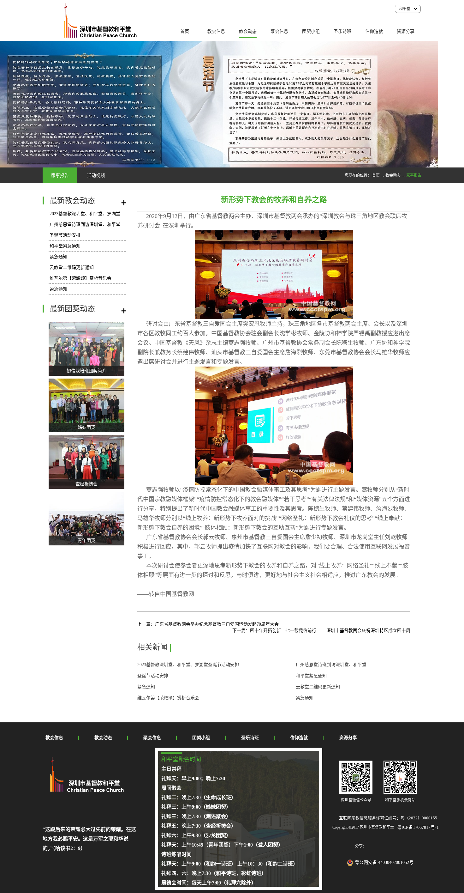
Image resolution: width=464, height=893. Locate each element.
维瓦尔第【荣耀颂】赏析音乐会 (80, 278)
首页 (184, 31)
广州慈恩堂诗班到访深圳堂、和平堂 (85, 224)
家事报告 (413, 175)
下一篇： (321, 630)
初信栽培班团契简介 (86, 370)
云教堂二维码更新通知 (72, 267)
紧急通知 (58, 256)
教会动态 (393, 175)
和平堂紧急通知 (65, 246)
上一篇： (208, 624)
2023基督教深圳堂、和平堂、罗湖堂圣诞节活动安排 (100, 213)
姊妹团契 (86, 427)
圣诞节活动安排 (65, 235)
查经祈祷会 (86, 484)
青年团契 (86, 540)
